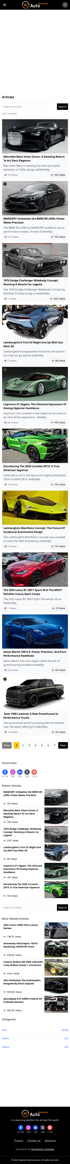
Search (62, 106)
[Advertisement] (35, 55)
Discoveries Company (42, 1149)
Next (63, 745)
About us (50, 1140)
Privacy (18, 1140)
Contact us (34, 1140)
